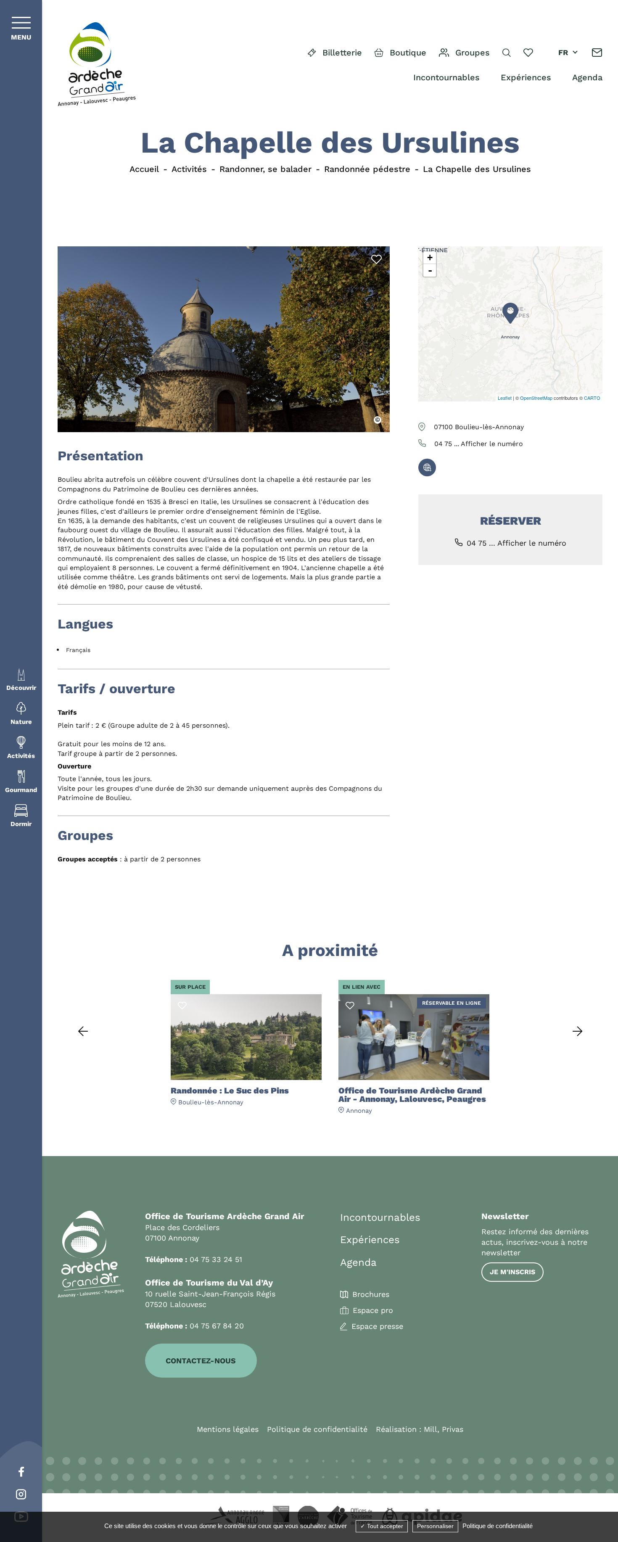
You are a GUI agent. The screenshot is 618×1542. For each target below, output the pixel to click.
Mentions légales (228, 1429)
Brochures (370, 1294)
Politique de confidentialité (317, 1429)
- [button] (430, 270)
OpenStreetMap (536, 397)
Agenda (587, 77)
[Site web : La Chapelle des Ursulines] (427, 467)
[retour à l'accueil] (97, 64)
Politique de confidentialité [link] (497, 1525)
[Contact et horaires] (597, 52)
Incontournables (446, 77)
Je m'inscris (512, 1272)
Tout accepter (384, 1526)
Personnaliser (435, 1526)
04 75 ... (478, 444)
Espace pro (373, 1310)
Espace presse (377, 1326)
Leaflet (505, 397)
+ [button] (430, 257)
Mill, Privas (443, 1429)
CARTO (592, 397)
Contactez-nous (201, 1360)
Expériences (526, 77)
